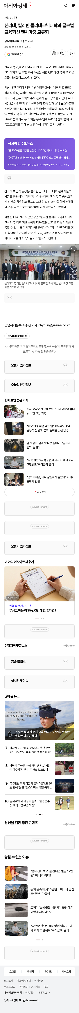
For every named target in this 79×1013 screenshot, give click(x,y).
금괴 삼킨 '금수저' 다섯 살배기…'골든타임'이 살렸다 (48, 445)
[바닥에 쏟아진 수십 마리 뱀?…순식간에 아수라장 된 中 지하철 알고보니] (64, 774)
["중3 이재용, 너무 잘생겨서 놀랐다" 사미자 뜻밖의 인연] (14, 485)
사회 (6, 17)
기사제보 (35, 986)
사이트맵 (66, 971)
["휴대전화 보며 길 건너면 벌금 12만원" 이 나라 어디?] (16, 879)
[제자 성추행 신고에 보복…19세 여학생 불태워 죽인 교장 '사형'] (14, 417)
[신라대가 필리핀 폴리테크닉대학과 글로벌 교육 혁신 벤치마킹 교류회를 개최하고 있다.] (39, 262)
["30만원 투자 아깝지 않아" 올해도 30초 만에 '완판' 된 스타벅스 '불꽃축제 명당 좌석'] (64, 791)
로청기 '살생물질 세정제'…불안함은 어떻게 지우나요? (51, 910)
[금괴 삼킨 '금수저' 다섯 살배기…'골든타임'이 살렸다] (14, 451)
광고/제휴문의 (24, 980)
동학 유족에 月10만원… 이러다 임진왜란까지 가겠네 (52, 891)
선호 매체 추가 (17, 54)
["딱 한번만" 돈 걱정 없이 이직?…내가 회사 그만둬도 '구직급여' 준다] (14, 468)
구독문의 (23, 986)
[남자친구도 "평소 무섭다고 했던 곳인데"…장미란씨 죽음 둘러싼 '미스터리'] (64, 756)
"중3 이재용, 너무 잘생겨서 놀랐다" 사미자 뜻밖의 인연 (50, 479)
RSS (46, 986)
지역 (14, 17)
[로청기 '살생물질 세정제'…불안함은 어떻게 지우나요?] (16, 916)
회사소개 (8, 980)
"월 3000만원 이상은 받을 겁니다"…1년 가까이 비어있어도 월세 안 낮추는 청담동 (39, 150)
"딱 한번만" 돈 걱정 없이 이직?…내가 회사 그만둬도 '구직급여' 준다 (50, 462)
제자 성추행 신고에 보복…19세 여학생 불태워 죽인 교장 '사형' (51, 411)
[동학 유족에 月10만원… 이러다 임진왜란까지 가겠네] (16, 898)
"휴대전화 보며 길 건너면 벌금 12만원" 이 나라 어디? (51, 873)
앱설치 (30, 971)
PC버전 (48, 971)
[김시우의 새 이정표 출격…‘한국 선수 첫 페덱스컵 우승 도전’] (64, 809)
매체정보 (42, 992)
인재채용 (38, 980)
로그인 (12, 971)
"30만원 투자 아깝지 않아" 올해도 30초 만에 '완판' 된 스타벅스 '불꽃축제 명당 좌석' (31, 787)
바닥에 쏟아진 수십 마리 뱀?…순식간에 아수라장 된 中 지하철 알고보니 (39, 164)
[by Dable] (69, 824)
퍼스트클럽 (9, 986)
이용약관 (29, 992)
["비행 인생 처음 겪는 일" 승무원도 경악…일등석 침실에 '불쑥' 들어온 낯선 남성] (14, 434)
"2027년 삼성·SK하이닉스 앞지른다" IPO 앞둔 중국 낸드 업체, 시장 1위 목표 (39, 157)
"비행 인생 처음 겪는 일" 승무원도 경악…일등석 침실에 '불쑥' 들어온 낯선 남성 (49, 428)
